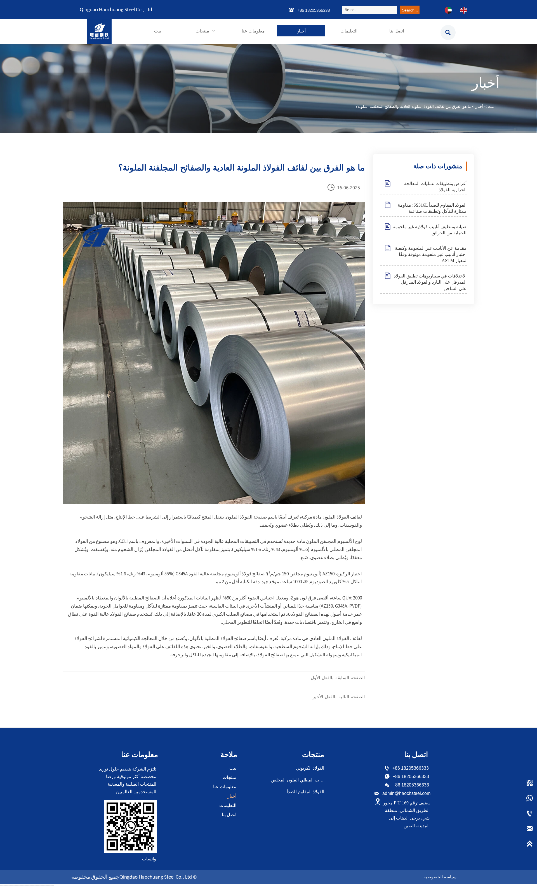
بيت (491, 106)
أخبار (479, 106)
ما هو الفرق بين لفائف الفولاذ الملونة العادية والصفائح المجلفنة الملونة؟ (413, 106)
